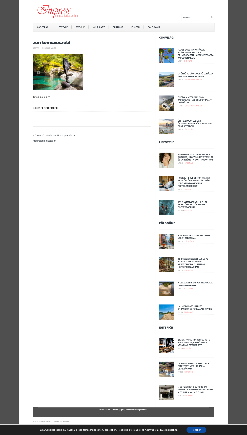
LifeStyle (62, 27)
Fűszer (135, 27)
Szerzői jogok (118, 410)
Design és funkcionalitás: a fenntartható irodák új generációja (193, 366)
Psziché (80, 27)
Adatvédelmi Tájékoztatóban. (161, 429)
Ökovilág (166, 37)
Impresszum (104, 410)
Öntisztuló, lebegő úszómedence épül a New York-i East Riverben (196, 123)
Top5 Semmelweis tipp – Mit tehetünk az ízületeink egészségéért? (193, 204)
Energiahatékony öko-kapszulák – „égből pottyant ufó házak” (195, 100)
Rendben (196, 429)
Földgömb (154, 27)
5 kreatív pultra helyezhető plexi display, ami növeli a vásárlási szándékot (194, 342)
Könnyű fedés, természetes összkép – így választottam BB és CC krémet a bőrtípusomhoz (195, 157)
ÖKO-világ (42, 27)
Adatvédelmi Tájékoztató (137, 410)
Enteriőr (118, 27)
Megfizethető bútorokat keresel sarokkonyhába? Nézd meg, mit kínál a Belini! (195, 390)
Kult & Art (99, 27)
